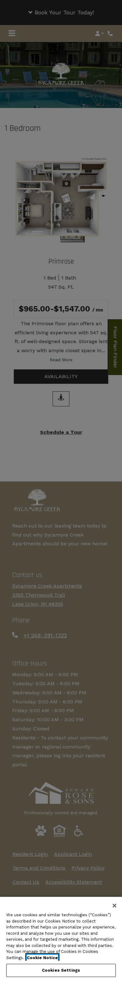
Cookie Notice (42, 957)
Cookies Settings (61, 970)
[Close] (114, 906)
